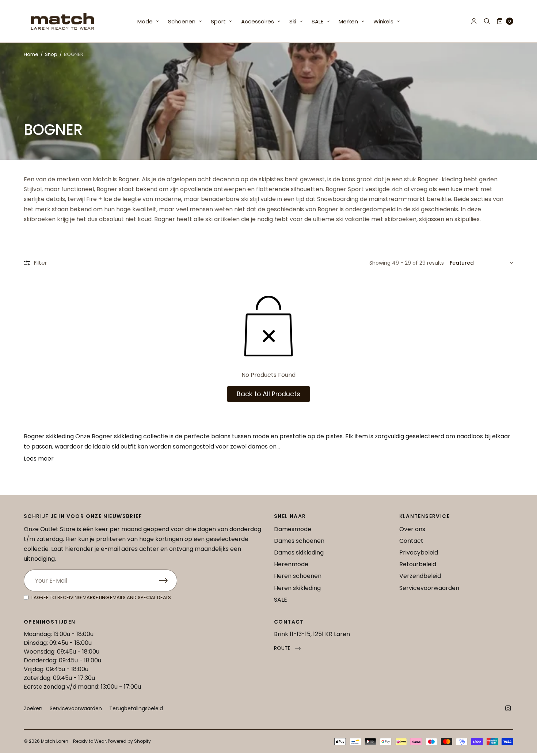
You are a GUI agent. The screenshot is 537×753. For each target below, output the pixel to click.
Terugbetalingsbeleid (136, 708)
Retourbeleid (417, 564)
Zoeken (33, 708)
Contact (411, 541)
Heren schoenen (297, 576)
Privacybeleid (418, 552)
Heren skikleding (297, 588)
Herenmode (291, 564)
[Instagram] (508, 708)
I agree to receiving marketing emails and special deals (101, 597)
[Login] (474, 21)
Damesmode (292, 529)
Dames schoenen (299, 541)
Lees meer (39, 458)
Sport (218, 21)
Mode (145, 21)
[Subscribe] (168, 580)
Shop (51, 54)
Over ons (412, 529)
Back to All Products (268, 394)
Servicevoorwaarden (429, 588)
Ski (292, 21)
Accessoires (257, 21)
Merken (348, 21)
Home (31, 54)
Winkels (383, 21)
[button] (287, 648)
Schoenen (181, 21)
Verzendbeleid (420, 576)
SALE (317, 21)
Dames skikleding (299, 552)
